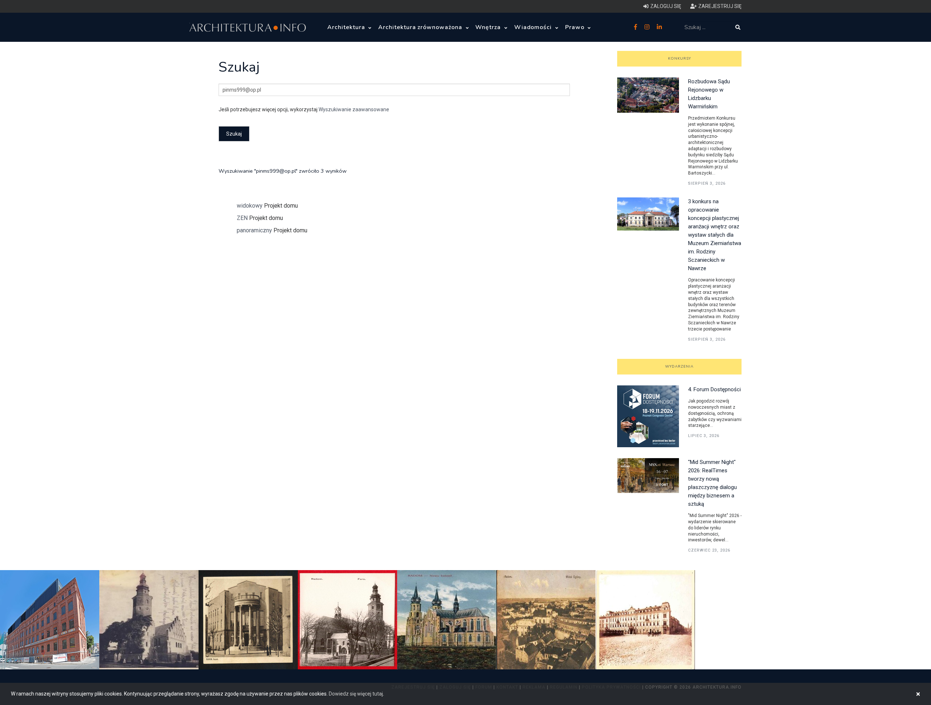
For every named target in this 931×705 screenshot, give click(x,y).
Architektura (347, 27)
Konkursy (679, 58)
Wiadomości (534, 27)
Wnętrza (489, 27)
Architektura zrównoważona (421, 27)
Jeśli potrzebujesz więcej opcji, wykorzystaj (304, 109)
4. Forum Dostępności (714, 389)
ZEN (242, 218)
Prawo (575, 27)
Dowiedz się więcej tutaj (356, 694)
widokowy (250, 205)
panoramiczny (254, 230)
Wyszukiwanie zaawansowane (354, 109)
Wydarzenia (679, 366)
